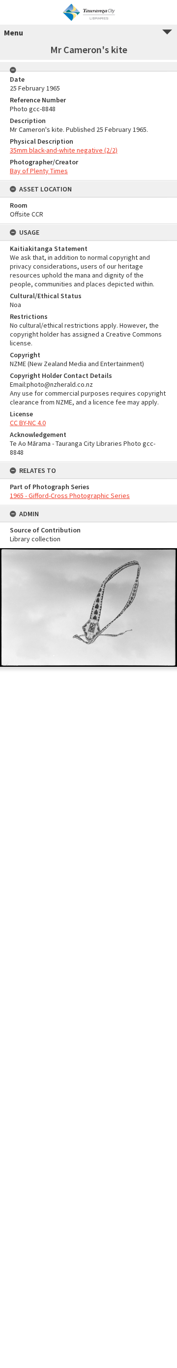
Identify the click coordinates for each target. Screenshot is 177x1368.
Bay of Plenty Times (39, 170)
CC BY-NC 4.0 (28, 422)
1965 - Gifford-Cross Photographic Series (70, 495)
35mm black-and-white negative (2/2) (64, 150)
